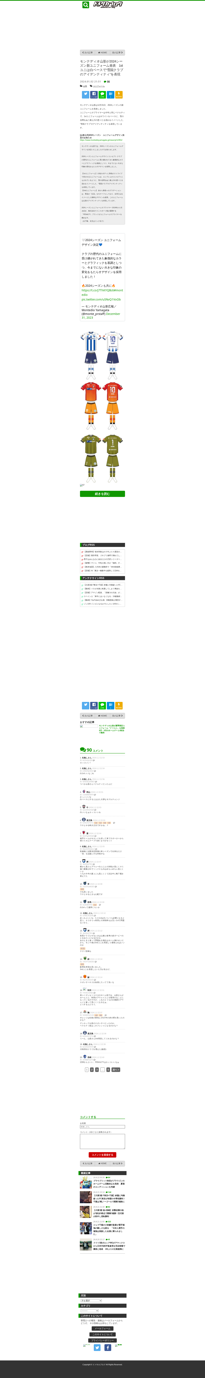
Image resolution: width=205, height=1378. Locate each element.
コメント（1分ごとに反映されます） (96, 1132)
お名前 (83, 1123)
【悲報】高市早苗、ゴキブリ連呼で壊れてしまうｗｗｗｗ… (103, 555)
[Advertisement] (102, 28)
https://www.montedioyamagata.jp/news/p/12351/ (101, 140)
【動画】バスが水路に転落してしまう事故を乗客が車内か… (103, 589)
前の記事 (116, 52)
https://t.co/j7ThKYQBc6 (98, 290)
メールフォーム (102, 1328)
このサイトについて (102, 1334)
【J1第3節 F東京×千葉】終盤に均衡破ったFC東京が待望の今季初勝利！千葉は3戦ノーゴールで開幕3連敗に (109, 1198)
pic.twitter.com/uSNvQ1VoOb (101, 299)
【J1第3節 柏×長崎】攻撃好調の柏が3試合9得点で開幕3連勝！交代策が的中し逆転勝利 (108, 1213)
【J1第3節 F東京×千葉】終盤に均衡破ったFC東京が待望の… (103, 585)
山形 (85, 86)
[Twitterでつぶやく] (85, 95)
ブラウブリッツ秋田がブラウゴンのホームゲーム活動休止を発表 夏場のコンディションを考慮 (109, 1184)
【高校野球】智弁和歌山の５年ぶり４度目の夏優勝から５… (103, 552)
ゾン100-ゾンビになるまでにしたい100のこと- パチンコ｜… (103, 604)
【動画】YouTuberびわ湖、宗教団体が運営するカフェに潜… (103, 600)
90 (108, 81)
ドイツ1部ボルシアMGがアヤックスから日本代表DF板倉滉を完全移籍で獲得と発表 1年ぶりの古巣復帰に (109, 1246)
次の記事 (88, 52)
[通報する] (94, 760)
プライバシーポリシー (102, 1340)
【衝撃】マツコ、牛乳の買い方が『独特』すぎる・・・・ (103, 563)
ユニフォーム (99, 86)
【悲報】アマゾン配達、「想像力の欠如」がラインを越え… (103, 593)
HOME (103, 52)
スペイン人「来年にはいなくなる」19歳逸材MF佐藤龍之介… (103, 596)
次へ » (116, 1069)
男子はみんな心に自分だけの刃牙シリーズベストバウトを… (103, 559)
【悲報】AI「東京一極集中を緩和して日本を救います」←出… (103, 571)
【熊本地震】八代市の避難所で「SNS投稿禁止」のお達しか (103, 567)
